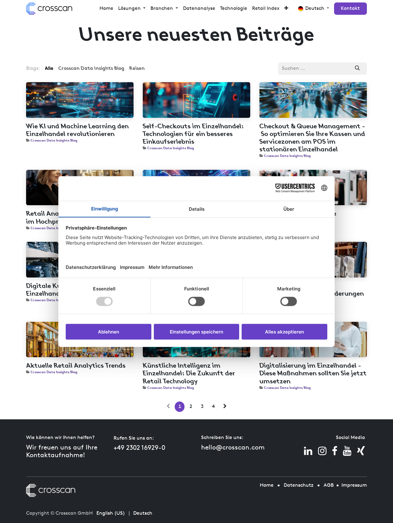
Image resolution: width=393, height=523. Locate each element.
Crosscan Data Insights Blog (54, 140)
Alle (49, 68)
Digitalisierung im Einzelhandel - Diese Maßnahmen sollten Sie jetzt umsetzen (313, 374)
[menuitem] (106, 8)
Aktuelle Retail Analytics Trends (76, 366)
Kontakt (350, 8)
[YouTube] (347, 451)
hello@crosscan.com (233, 448)
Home (267, 485)
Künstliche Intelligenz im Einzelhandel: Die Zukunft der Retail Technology (189, 374)
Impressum (354, 485)
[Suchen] (357, 68)
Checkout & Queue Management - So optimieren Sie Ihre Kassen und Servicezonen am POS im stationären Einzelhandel (312, 138)
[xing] (361, 451)
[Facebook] (335, 451)
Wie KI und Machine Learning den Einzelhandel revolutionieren (77, 130)
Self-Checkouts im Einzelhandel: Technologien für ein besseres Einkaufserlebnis (193, 134)
